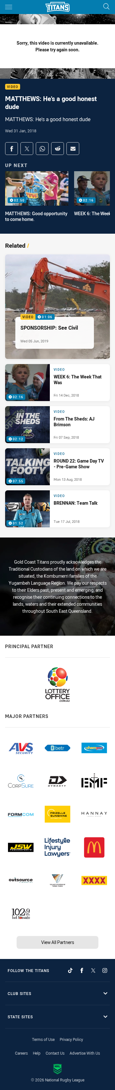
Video (12, 87)
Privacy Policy (71, 1039)
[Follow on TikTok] (70, 970)
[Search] (106, 7)
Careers (21, 1053)
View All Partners (57, 942)
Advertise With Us (85, 1053)
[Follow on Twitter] (93, 970)
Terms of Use (43, 1039)
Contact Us (55, 1053)
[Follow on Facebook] (81, 970)
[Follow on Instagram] (104, 970)
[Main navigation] (8, 7)
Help (37, 1053)
